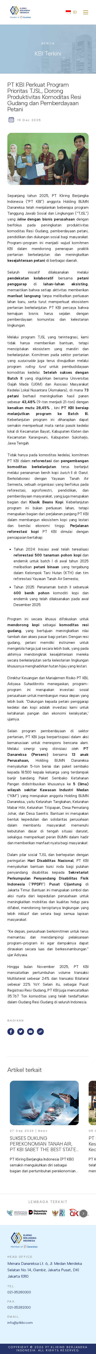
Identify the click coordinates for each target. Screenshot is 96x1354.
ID (75, 12)
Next (83, 1213)
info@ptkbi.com (20, 1323)
